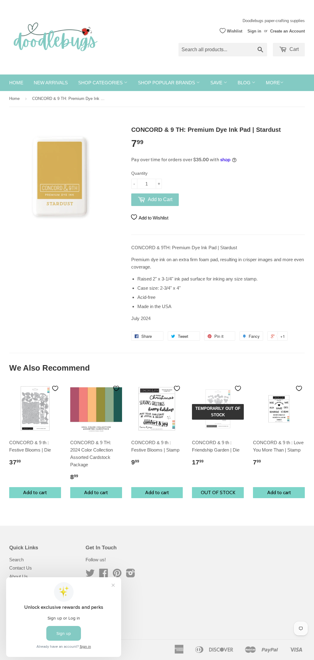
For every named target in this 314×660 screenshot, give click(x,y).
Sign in (254, 31)
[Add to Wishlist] (55, 388)
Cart (293, 49)
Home (16, 82)
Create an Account (287, 31)
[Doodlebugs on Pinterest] (117, 575)
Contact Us (20, 567)
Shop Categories (101, 82)
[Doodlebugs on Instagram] (130, 575)
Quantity (139, 173)
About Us (18, 576)
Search (16, 559)
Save (217, 82)
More (273, 82)
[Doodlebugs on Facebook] (103, 575)
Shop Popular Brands (167, 82)
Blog (245, 82)
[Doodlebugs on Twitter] (90, 575)
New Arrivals (51, 82)
